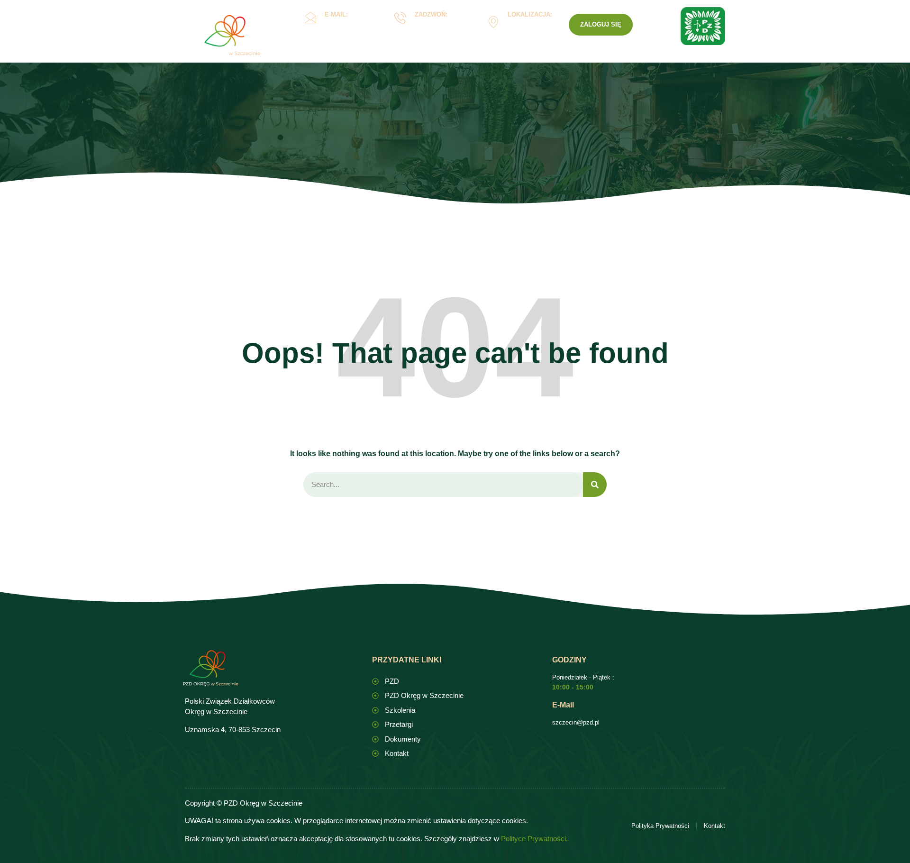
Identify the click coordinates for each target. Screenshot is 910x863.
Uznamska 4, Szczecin (528, 29)
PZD (600, 58)
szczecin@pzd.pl (576, 722)
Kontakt (562, 58)
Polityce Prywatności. (534, 839)
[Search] (595, 484)
